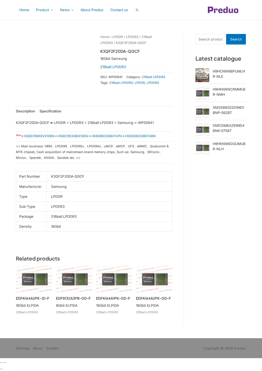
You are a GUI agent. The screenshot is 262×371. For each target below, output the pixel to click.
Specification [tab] (50, 111)
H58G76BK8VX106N (39, 136)
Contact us (119, 10)
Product (42, 10)
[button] (137, 10)
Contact (52, 348)
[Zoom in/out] (0, 362)
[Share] (3, 362)
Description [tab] (25, 111)
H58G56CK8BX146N (140, 136)
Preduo (240, 348)
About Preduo (92, 10)
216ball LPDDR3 (113, 67)
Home (24, 10)
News (65, 10)
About (38, 348)
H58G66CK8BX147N (106, 136)
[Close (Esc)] (5, 362)
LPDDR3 (132, 37)
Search (236, 39)
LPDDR (117, 37)
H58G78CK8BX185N (73, 136)
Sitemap (22, 348)
